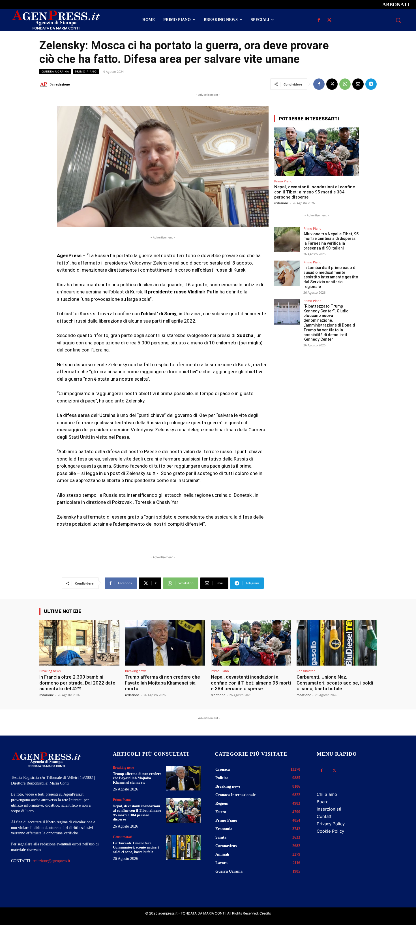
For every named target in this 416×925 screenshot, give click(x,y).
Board (323, 801)
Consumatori (306, 670)
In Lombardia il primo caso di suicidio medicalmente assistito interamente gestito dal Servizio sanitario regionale (330, 277)
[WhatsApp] (345, 84)
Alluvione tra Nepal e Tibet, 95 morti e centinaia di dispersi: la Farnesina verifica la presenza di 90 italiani (331, 241)
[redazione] (44, 84)
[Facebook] (319, 20)
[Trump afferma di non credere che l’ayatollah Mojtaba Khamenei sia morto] (165, 643)
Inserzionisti (329, 809)
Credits (265, 913)
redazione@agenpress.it (51, 861)
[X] (329, 20)
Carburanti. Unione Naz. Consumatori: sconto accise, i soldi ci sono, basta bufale (335, 682)
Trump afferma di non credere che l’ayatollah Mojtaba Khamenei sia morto (162, 682)
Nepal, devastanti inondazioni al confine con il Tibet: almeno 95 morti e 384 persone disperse (314, 192)
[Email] (358, 84)
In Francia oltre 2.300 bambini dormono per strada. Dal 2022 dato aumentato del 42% (77, 682)
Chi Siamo (327, 794)
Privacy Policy (331, 823)
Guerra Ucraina (55, 71)
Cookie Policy (330, 831)
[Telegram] (371, 84)
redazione (62, 84)
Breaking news (50, 670)
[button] (398, 20)
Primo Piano (86, 71)
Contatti (325, 816)
